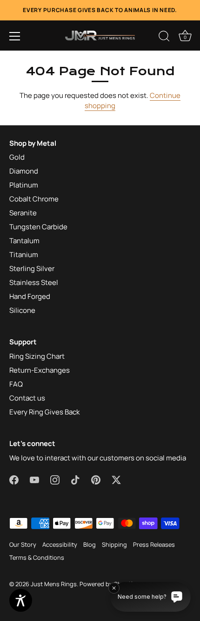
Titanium (23, 254)
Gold (17, 157)
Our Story (22, 544)
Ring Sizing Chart (37, 356)
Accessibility (59, 544)
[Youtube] (34, 479)
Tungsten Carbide (38, 227)
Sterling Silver (31, 268)
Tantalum (24, 241)
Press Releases (154, 544)
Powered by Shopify (108, 584)
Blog (89, 544)
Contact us (27, 398)
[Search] (164, 37)
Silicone (22, 310)
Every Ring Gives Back (44, 412)
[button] (15, 36)
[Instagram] (55, 479)
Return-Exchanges (39, 370)
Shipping (114, 544)
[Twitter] (116, 479)
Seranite (23, 213)
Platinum (23, 185)
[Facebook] (14, 479)
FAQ (16, 384)
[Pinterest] (95, 479)
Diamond (23, 171)
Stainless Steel (33, 282)
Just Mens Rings (54, 584)
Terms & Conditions (36, 557)
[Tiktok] (75, 479)
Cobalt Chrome (34, 199)
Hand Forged (29, 296)
